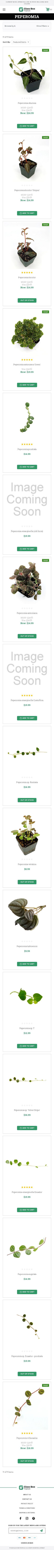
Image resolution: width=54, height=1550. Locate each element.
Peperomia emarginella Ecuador (27, 1192)
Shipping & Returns (27, 1513)
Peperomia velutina (27, 864)
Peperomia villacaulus (27, 1438)
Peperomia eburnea (27, 103)
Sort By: (6, 42)
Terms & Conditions (27, 1508)
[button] (27, 26)
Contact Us (27, 1499)
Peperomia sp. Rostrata (27, 782)
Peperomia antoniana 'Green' (27, 364)
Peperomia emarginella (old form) (27, 531)
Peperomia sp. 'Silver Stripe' (27, 1110)
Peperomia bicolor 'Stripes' (27, 190)
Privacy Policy (27, 1504)
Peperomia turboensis (27, 946)
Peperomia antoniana (27, 613)
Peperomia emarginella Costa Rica (27, 700)
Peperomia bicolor (27, 277)
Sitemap (42, 1548)
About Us (27, 1495)
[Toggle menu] (7, 9)
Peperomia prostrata (27, 449)
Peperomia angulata (27, 1274)
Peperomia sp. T (27, 1028)
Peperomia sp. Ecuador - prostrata (27, 1356)
